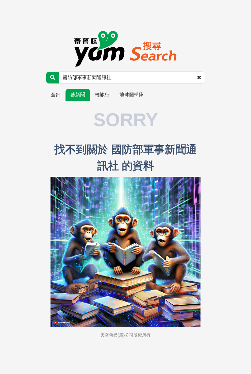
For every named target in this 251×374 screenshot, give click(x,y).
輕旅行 (102, 94)
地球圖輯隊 (131, 94)
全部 (56, 94)
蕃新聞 (77, 94)
